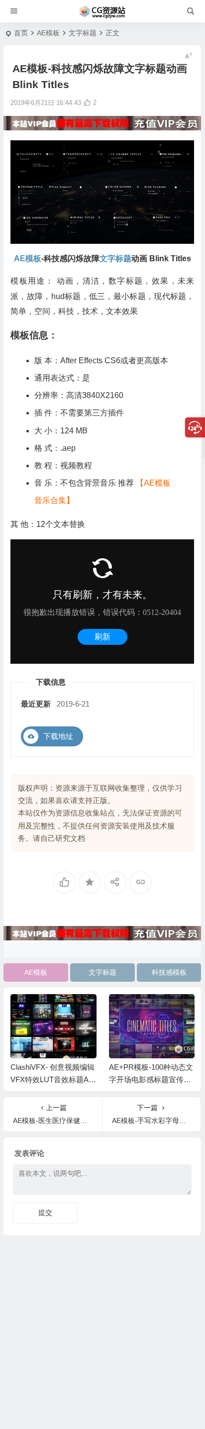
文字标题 (83, 33)
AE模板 (48, 33)
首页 (21, 33)
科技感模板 (169, 972)
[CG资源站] (102, 11)
